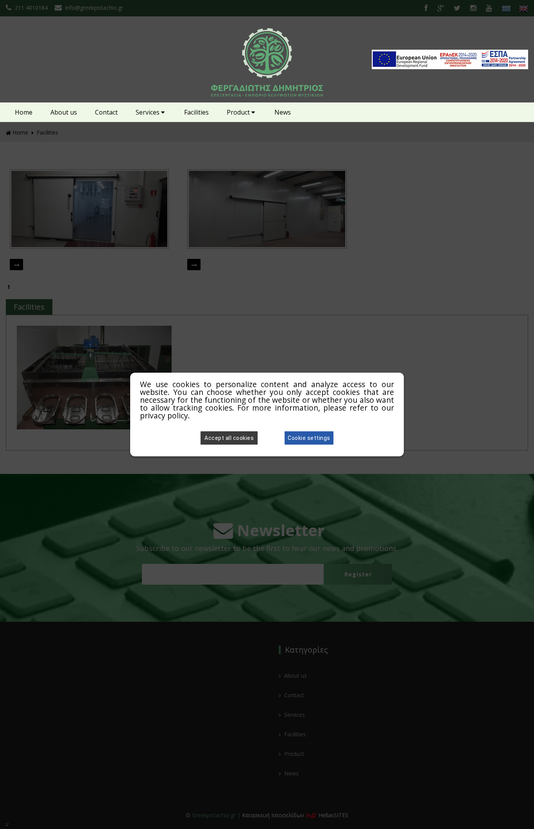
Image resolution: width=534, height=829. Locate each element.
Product (239, 112)
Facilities (196, 112)
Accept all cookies (229, 438)
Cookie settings (309, 438)
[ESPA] (450, 66)
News (282, 112)
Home (23, 112)
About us (63, 112)
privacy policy (164, 415)
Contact (106, 112)
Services (148, 112)
